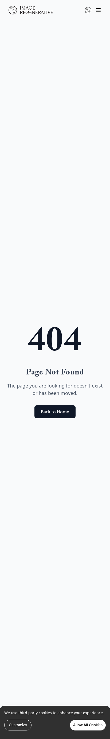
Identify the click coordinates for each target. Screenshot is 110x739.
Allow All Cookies (88, 725)
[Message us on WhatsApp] (88, 10)
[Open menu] (98, 10)
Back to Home (55, 412)
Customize (18, 725)
